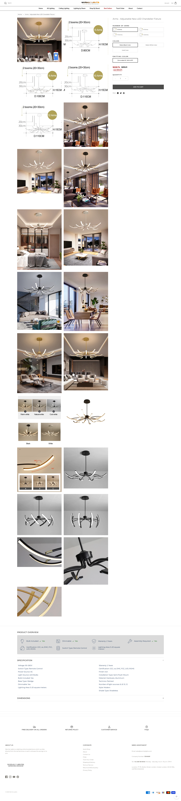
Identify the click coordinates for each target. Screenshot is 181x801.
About (131, 8)
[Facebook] (6, 777)
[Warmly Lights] (90, 3)
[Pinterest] (18, 777)
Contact (139, 8)
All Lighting (51, 8)
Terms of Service (88, 765)
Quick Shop (86, 749)
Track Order (120, 8)
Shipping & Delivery (89, 762)
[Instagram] (10, 777)
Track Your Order (88, 759)
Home (41, 8)
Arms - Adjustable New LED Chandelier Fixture (39, 14)
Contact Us (86, 754)
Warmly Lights (13, 792)
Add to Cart (138, 87)
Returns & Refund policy (90, 767)
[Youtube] (14, 777)
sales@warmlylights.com (144, 751)
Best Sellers (108, 8)
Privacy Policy (87, 770)
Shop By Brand (95, 8)
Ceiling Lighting (64, 8)
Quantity (117, 75)
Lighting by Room (79, 8)
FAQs (84, 757)
